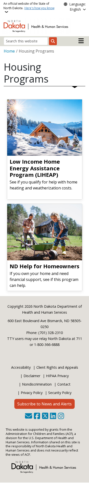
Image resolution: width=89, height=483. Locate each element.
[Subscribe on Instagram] (61, 416)
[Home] (36, 26)
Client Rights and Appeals (57, 367)
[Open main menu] (81, 41)
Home (9, 51)
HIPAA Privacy (57, 375)
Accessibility (21, 367)
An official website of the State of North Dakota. (28, 5)
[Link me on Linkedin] (53, 416)
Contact (63, 384)
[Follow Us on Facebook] (37, 416)
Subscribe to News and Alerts (44, 404)
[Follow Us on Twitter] (45, 416)
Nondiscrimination (37, 384)
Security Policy (59, 392)
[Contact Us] (28, 416)
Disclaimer (31, 375)
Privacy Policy (32, 392)
